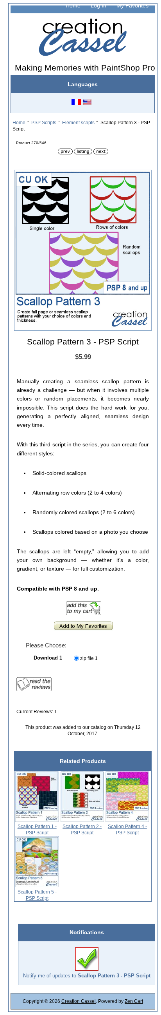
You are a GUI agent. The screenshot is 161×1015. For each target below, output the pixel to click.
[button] (144, 176)
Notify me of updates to (86, 976)
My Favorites (132, 5)
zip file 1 (89, 658)
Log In (98, 5)
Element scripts (78, 122)
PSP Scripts (43, 122)
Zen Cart (134, 1001)
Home (73, 5)
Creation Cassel (78, 1001)
